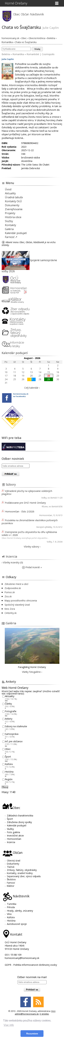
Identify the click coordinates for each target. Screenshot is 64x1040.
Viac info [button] (9, 1025)
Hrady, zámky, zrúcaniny (20, 910)
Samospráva (11, 733)
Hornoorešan (45, 515)
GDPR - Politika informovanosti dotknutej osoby (31, 964)
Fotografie (10, 711)
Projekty (10, 213)
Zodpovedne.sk (13, 588)
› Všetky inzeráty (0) (12, 562)
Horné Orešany (16, 3)
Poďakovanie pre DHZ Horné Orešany (25, 502)
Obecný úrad (13, 860)
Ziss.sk (8, 596)
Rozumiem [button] (32, 1033)
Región (8, 779)
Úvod (8, 189)
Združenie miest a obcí (16, 584)
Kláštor (10, 885)
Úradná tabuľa (14, 197)
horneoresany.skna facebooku (20, 395)
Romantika (18, 54)
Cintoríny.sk (11, 613)
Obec (8, 749)
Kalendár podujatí (16, 233)
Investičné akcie (15, 835)
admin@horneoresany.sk (27, 1014)
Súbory (11, 484)
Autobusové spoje (17, 923)
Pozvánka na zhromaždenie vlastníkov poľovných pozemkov (30, 522)
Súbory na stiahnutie (16, 726)
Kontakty (10, 225)
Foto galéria (13, 832)
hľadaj (37, 49)
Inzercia (11, 556)
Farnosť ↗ (11, 237)
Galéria (9, 229)
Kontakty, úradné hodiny (20, 873)
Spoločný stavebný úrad (17, 604)
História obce (13, 217)
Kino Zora (10, 608)
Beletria (6, 54)
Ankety (8, 718)
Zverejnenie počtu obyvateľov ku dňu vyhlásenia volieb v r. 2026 (29, 533)
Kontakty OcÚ (13, 201)
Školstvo (11, 879)
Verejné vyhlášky (44, 527)
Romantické (33, 54)
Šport (8, 756)
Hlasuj (5, 787)
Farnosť (11, 882)
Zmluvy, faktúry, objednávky (22, 870)
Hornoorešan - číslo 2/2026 (19, 511)
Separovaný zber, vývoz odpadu (24, 876)
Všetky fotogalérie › (32, 671)
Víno (9, 914)
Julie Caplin (8, 59)
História (9, 771)
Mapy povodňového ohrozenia (21, 600)
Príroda (11, 907)
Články (8, 703)
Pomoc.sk (10, 592)
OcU (53, 1011)
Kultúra (9, 764)
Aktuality (10, 193)
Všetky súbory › (32, 546)
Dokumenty (12, 205)
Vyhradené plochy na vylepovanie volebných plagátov (27, 492)
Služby (9, 221)
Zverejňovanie (13, 209)
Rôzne (45, 506)
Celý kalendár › (32, 387)
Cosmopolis (48, 54)
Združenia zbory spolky (19, 822)
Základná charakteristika (20, 815)
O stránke (44, 1014)
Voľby (44, 497)
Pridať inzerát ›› (33, 567)
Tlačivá (10, 866)
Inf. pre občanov (13, 741)
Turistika (11, 903)
